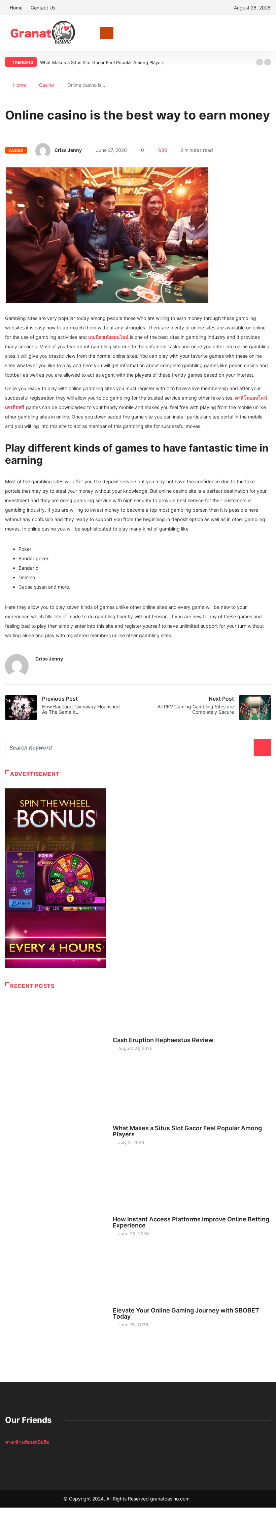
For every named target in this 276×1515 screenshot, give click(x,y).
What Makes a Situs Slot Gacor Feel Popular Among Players (102, 62)
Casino (46, 85)
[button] (259, 62)
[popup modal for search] (269, 33)
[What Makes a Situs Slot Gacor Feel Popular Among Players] (55, 1131)
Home (16, 7)
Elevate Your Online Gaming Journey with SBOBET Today (186, 1313)
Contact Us (43, 7)
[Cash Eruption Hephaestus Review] (55, 1040)
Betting (121, 1213)
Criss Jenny (68, 150)
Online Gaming (129, 1304)
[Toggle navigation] (106, 33)
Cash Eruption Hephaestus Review (163, 1040)
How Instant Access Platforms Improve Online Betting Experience (191, 1222)
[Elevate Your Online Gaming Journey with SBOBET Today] (55, 1314)
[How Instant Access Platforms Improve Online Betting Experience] (55, 1223)
